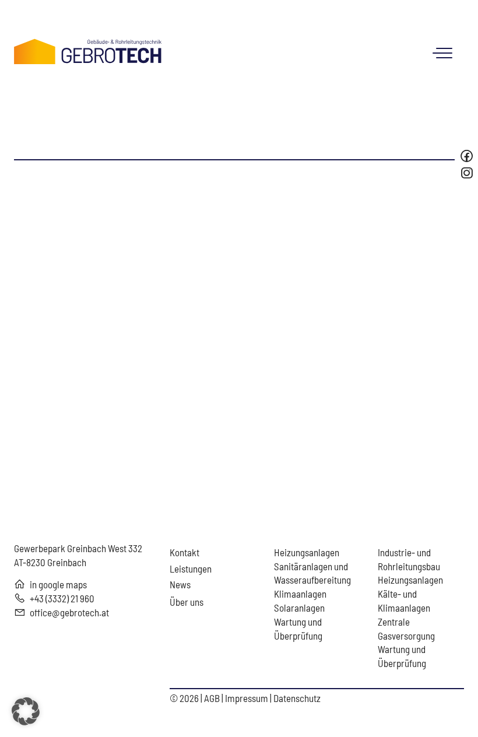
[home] (88, 49)
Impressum (247, 698)
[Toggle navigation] (445, 53)
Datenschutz (297, 698)
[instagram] (468, 172)
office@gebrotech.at (69, 612)
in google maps (58, 584)
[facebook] (467, 156)
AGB (213, 698)
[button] (25, 711)
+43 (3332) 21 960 (62, 598)
